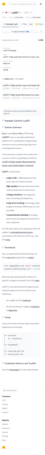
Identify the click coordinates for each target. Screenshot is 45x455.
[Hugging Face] (4, 447)
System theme (11, 390)
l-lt (9, 12)
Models (5, 424)
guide (30, 257)
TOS (4, 400)
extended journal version (22, 232)
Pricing (5, 436)
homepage (14, 369)
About (4, 408)
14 (31, 12)
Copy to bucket (21, 31)
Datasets (6, 428)
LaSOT (15, 12)
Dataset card (12, 24)
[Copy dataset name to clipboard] (20, 12)
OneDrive (27, 300)
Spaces (5, 432)
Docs (4, 440)
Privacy (5, 404)
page (37, 280)
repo (8, 239)
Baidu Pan (12, 310)
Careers (5, 412)
